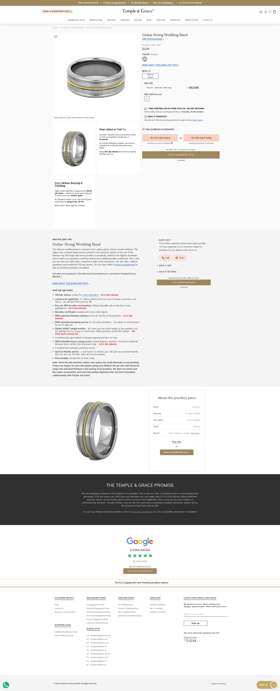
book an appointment (125, 264)
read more (195, 433)
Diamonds (160, 20)
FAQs (57, 605)
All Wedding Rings (125, 605)
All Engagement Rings (95, 605)
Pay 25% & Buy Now (159, 138)
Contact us (207, 20)
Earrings (138, 20)
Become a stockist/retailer (65, 612)
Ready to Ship (191, 20)
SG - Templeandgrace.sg (96, 650)
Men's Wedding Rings (127, 612)
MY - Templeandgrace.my (96, 661)
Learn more (197, 120)
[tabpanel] (96, 77)
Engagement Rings (76, 20)
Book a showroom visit (56, 11)
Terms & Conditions (218, 684)
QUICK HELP (164, 240)
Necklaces (125, 20)
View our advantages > (163, 2)
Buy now (176, 441)
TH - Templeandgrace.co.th (97, 657)
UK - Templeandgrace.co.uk (97, 643)
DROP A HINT (165, 265)
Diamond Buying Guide (64, 635)
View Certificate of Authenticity (160, 129)
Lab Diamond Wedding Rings (129, 615)
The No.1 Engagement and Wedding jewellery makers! (141, 582)
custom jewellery (90, 295)
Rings (149, 20)
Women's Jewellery (157, 605)
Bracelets (111, 20)
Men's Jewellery (156, 608)
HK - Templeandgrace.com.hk (98, 654)
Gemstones (175, 20)
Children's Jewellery (158, 612)
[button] (149, 71)
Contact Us (59, 608)
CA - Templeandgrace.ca (96, 646)
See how (56, 276)
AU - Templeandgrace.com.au (98, 635)
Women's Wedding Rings (128, 608)
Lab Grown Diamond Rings (97, 623)
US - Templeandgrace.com (97, 639)
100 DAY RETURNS (167, 272)
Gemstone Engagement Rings (98, 612)
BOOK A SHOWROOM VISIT (180, 155)
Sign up (195, 623)
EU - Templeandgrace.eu (96, 665)
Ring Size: (148, 83)
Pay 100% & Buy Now (200, 138)
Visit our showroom (183, 282)
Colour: (150, 54)
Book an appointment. (116, 2)
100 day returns (141, 2)
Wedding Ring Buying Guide (66, 632)
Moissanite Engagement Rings (98, 615)
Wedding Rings (96, 20)
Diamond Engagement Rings (97, 608)
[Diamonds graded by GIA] (192, 641)
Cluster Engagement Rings (97, 619)
